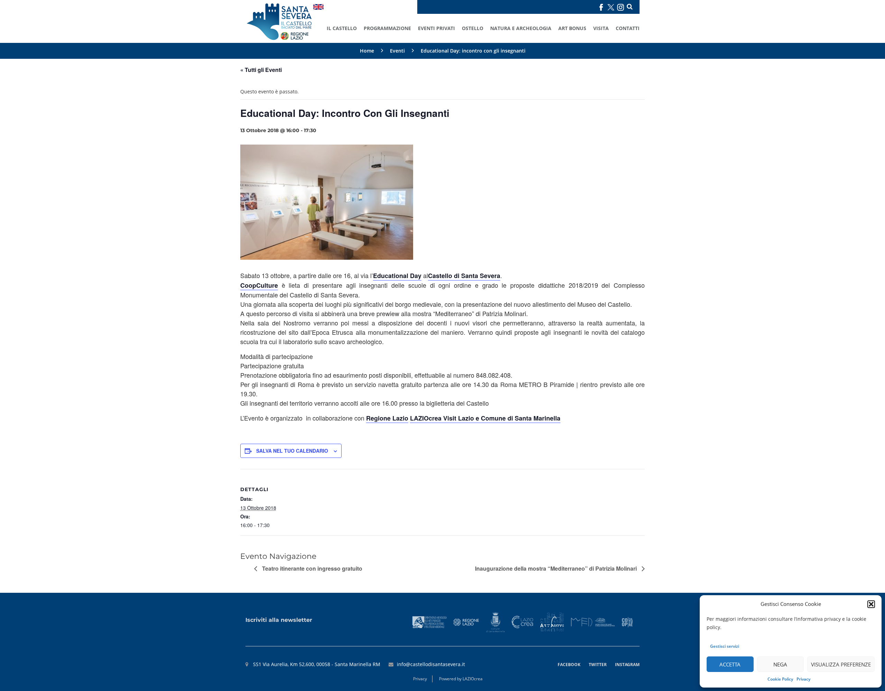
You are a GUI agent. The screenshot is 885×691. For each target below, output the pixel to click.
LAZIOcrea (426, 418)
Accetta (729, 664)
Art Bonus (572, 28)
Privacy (803, 679)
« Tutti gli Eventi (261, 70)
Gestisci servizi (724, 646)
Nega (780, 664)
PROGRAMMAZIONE (387, 28)
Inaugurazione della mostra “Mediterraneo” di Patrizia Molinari (556, 568)
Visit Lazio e (462, 418)
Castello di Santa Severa (464, 275)
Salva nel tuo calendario (292, 450)
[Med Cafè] (593, 621)
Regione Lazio (387, 418)
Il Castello (342, 28)
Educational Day (397, 275)
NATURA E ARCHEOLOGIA (520, 28)
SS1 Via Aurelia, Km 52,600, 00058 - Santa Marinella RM (316, 664)
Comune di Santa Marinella (520, 418)
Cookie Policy (780, 679)
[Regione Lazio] (466, 621)
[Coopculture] (627, 621)
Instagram (627, 664)
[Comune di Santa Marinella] (495, 621)
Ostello (472, 28)
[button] (871, 604)
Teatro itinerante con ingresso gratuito (311, 568)
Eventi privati (436, 28)
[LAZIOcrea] (522, 621)
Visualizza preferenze (841, 664)
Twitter (598, 664)
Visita (601, 28)
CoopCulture (259, 285)
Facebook (569, 664)
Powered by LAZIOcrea (461, 679)
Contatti (628, 28)
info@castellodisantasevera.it (431, 664)
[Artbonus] (552, 621)
